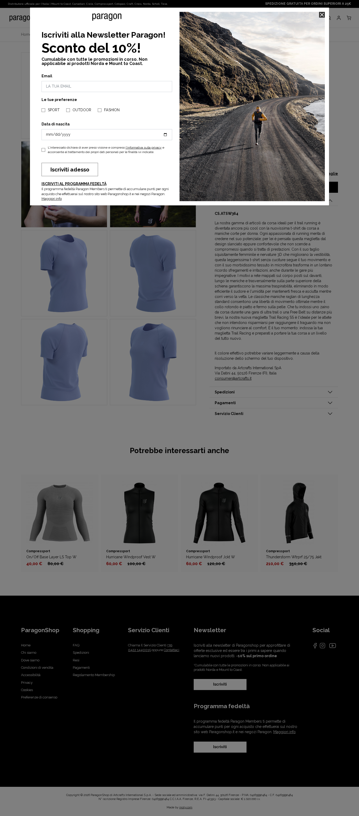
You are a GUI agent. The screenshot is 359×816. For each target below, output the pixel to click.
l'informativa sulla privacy (144, 147)
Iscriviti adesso (69, 169)
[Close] (322, 15)
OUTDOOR (82, 110)
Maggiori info (52, 199)
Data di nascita (56, 124)
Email (47, 76)
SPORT (54, 110)
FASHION (112, 110)
